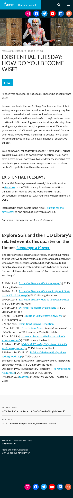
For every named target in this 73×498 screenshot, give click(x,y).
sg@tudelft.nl (9, 443)
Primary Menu (68, 4)
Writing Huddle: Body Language (37, 307)
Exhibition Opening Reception (36, 323)
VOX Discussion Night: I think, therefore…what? (29, 421)
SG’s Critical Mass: (33, 327)
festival (23, 376)
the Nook (9, 187)
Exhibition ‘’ (43, 315)
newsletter (24, 452)
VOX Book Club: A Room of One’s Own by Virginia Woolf (33, 409)
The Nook (39, 51)
